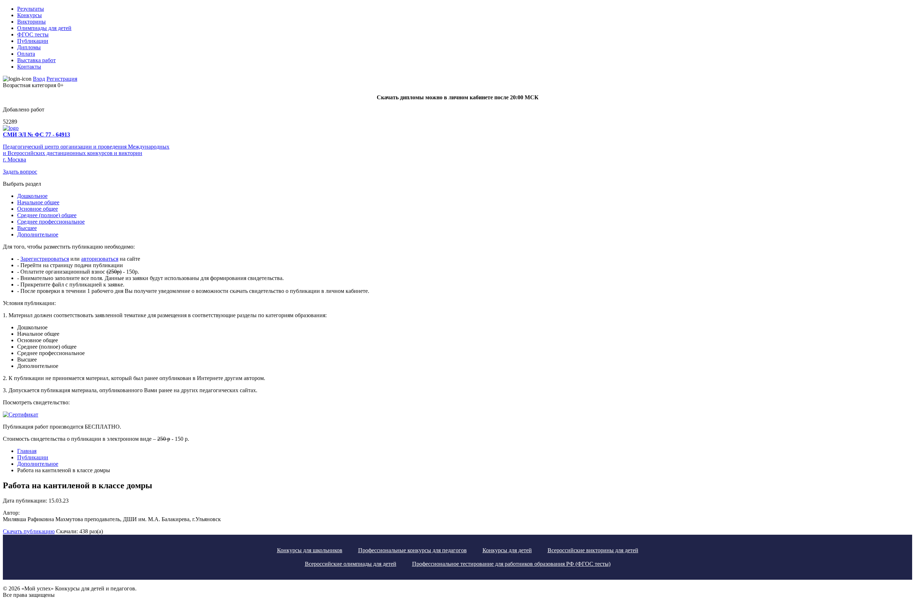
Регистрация (61, 79)
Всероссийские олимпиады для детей (350, 564)
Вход (39, 79)
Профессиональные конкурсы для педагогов (412, 550)
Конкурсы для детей (507, 550)
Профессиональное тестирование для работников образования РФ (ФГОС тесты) (511, 564)
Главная (26, 451)
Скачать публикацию (29, 531)
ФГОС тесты (33, 34)
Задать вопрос (20, 172)
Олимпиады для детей (44, 28)
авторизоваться (99, 259)
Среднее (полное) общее (46, 215)
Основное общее (37, 209)
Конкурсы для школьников (309, 550)
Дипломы (29, 47)
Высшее (27, 228)
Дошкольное (32, 196)
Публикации (32, 41)
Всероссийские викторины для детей (593, 550)
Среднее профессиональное (51, 222)
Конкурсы (29, 15)
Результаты (30, 9)
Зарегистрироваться (44, 259)
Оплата (26, 54)
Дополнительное (37, 234)
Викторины (31, 22)
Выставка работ (36, 60)
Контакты (29, 67)
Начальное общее (38, 202)
